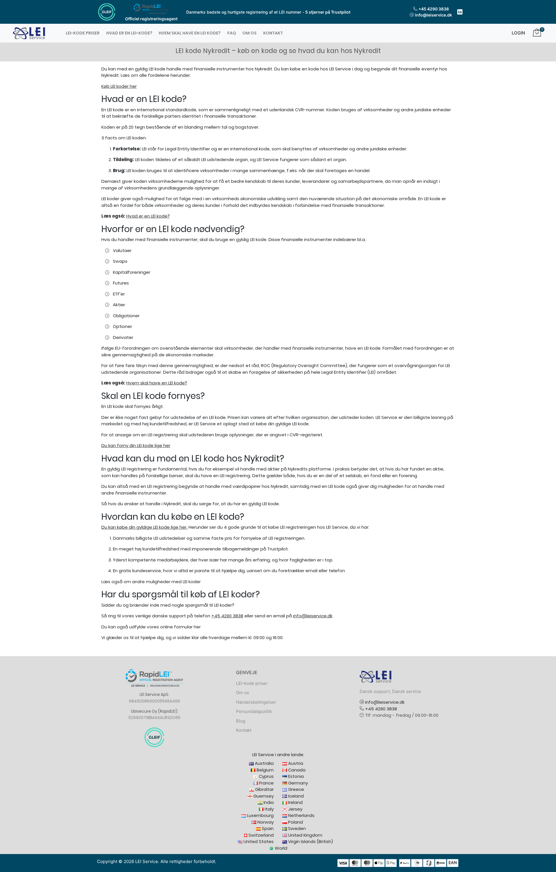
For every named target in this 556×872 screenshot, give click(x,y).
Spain (267, 828)
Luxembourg (260, 815)
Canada (296, 770)
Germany (297, 783)
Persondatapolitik (254, 711)
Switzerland (260, 835)
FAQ (231, 33)
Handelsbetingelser (256, 702)
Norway (265, 822)
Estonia (295, 776)
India (268, 802)
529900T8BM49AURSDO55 (154, 717)
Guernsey (263, 796)
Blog (240, 721)
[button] (516, 33)
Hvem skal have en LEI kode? (190, 33)
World (280, 848)
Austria (295, 763)
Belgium (264, 770)
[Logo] (29, 33)
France (266, 783)
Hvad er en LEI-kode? (129, 33)
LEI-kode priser (83, 33)
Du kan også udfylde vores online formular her (151, 627)
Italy (269, 809)
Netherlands (300, 815)
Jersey (294, 809)
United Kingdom (304, 835)
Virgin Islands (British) (310, 841)
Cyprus (266, 776)
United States (258, 841)
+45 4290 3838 (433, 8)
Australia (264, 763)
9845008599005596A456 (154, 701)
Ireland (295, 802)
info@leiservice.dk (433, 14)
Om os (249, 33)
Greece (295, 789)
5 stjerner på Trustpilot (327, 12)
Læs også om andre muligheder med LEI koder (151, 582)
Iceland (295, 796)
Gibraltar (264, 789)
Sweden (296, 828)
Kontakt (273, 33)
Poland (295, 822)
